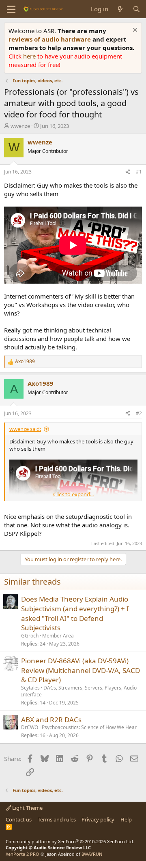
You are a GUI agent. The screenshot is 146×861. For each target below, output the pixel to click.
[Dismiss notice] (134, 31)
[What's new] (120, 9)
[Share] (127, 172)
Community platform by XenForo (70, 841)
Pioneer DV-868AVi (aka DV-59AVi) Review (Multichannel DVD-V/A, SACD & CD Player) (80, 670)
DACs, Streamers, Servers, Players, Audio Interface (79, 691)
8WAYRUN (92, 854)
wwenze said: (25, 429)
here (30, 56)
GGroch (30, 635)
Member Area (58, 635)
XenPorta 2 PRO (22, 854)
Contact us (19, 819)
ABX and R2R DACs (51, 719)
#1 (139, 171)
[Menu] (11, 9)
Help (126, 819)
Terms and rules (57, 819)
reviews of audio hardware (50, 39)
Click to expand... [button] (73, 494)
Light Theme (27, 807)
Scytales (30, 687)
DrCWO (29, 727)
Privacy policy (98, 819)
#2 (139, 413)
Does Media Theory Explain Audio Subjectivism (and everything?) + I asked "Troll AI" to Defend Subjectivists (75, 613)
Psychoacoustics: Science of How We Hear (89, 727)
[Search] (136, 9)
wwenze (20, 126)
